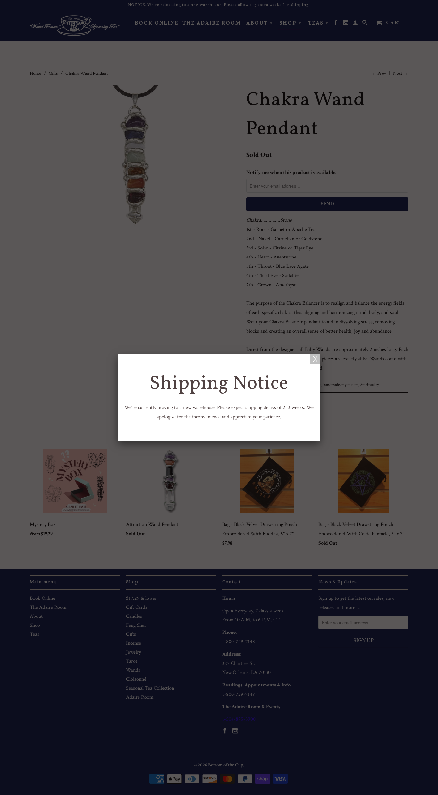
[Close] (315, 359)
